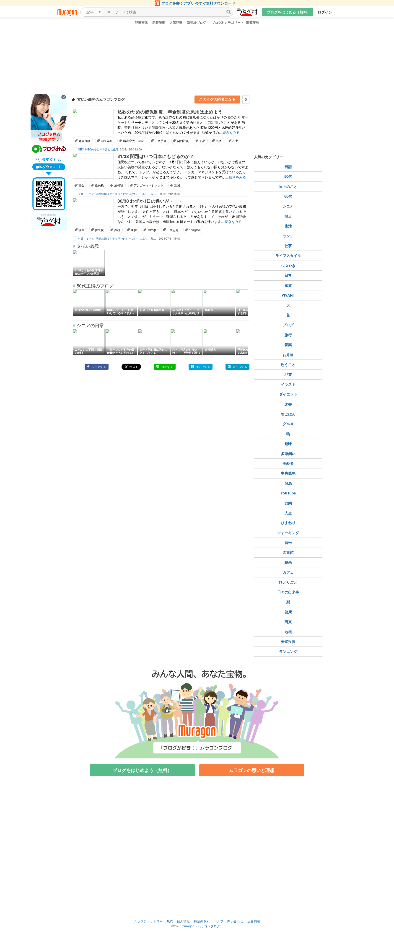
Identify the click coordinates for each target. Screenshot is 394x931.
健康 (288, 611)
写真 (288, 621)
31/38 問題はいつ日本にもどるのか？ (155, 156)
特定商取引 (202, 921)
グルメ (288, 423)
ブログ (288, 324)
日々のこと (288, 186)
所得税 (118, 185)
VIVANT (288, 295)
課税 (117, 230)
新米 (288, 542)
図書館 (288, 552)
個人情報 (183, 921)
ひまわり (288, 522)
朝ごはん (288, 413)
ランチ (288, 235)
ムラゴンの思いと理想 (252, 770)
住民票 (151, 230)
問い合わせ (235, 921)
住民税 (99, 185)
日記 (288, 166)
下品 (202, 141)
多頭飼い (288, 453)
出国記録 (173, 230)
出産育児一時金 (133, 141)
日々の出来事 (288, 592)
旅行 (288, 334)
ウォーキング (288, 532)
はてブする (202, 367)
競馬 (288, 483)
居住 (134, 230)
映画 (288, 562)
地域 (288, 631)
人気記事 (176, 22)
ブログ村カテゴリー (226, 22)
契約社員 (183, 141)
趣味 (288, 443)
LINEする (167, 367)
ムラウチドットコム (148, 921)
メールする (239, 367)
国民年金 (107, 141)
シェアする (98, 367)
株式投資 (288, 641)
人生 (288, 512)
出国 (177, 185)
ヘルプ (218, 921)
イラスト (288, 384)
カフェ (288, 572)
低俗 (219, 141)
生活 (288, 225)
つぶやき (288, 265)
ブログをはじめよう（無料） (142, 770)
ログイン (325, 12)
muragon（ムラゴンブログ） (202, 926)
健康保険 (84, 141)
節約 (288, 503)
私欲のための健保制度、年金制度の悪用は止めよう (169, 111)
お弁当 (288, 354)
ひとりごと (288, 582)
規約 (170, 921)
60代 (288, 196)
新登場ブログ (196, 22)
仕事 (288, 245)
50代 (288, 176)
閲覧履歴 (252, 22)
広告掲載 (253, 921)
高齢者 (288, 463)
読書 (288, 404)
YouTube (288, 493)
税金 (81, 185)
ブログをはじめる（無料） (289, 12)
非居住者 (195, 230)
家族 (288, 285)
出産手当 (160, 141)
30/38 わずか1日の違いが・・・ (150, 200)
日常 (288, 275)
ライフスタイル (288, 255)
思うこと (288, 364)
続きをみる (231, 132)
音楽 (288, 344)
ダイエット (288, 394)
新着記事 (158, 22)
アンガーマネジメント (148, 185)
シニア (288, 206)
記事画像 (141, 22)
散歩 (288, 216)
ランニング (288, 651)
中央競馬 (288, 473)
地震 (288, 374)
